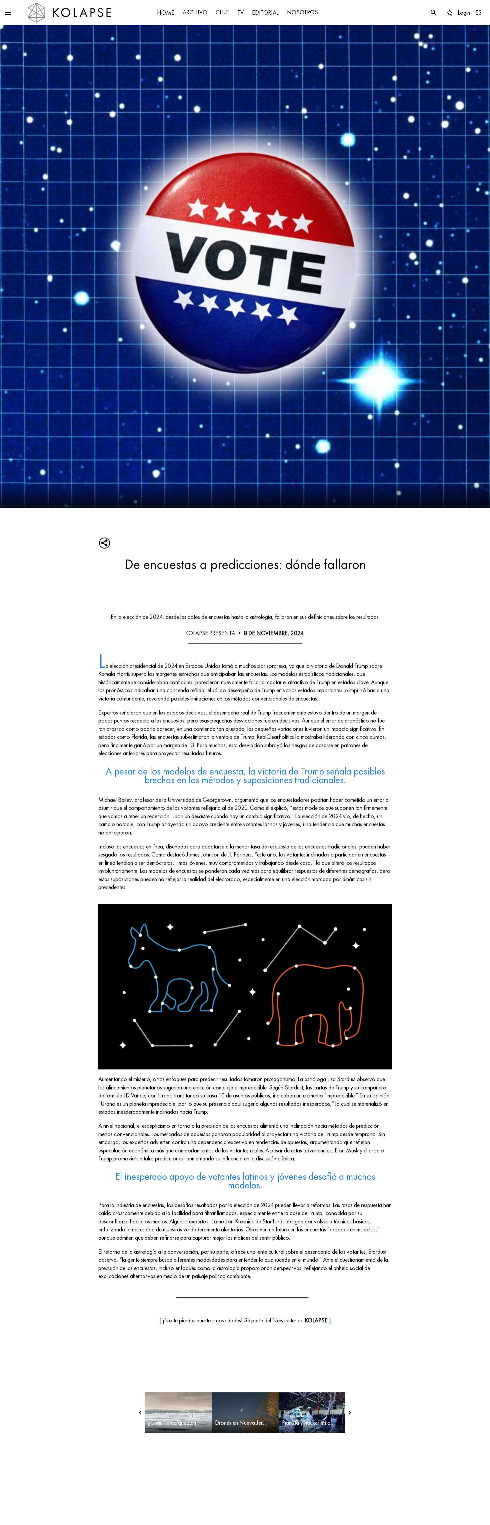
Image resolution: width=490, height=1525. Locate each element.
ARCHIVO (195, 12)
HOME (165, 12)
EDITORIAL (265, 12)
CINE (222, 12)
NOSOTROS (302, 12)
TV (240, 12)
